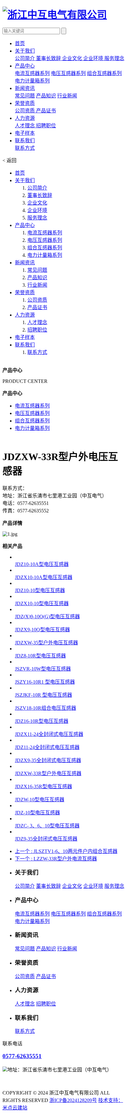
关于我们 (25, 180)
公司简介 (25, 58)
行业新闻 (67, 95)
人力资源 (25, 315)
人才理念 (25, 125)
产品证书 (46, 110)
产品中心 (25, 225)
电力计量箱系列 (32, 80)
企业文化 (72, 58)
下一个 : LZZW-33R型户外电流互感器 (56, 858)
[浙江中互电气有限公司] (54, 14)
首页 (20, 173)
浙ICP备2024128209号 (73, 1100)
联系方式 (25, 148)
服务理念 (114, 58)
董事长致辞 (49, 58)
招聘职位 (46, 125)
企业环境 (93, 58)
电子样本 (25, 337)
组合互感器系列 (104, 73)
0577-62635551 (22, 1056)
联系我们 (25, 344)
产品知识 (46, 95)
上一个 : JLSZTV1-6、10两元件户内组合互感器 (66, 851)
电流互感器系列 (32, 73)
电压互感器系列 (68, 73)
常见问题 (25, 95)
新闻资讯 (25, 262)
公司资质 (25, 110)
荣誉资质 (25, 292)
